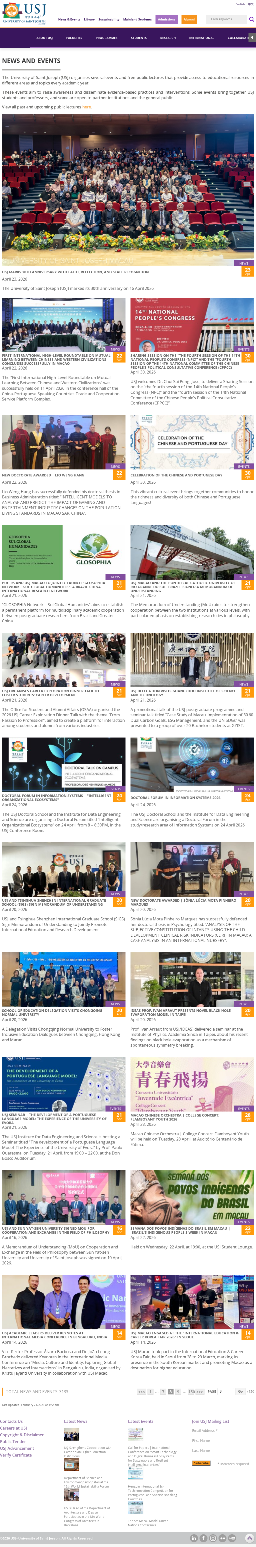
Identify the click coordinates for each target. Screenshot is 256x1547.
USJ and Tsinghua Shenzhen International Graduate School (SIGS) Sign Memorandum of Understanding (54, 902)
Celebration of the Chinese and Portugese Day (176, 475)
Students (139, 38)
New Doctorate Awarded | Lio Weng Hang (43, 475)
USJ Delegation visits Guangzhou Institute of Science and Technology (183, 693)
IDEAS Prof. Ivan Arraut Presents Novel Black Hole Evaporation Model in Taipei (180, 1012)
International (201, 38)
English (240, 4)
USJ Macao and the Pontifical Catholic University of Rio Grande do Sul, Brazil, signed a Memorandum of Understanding (183, 586)
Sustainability (109, 19)
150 (191, 1392)
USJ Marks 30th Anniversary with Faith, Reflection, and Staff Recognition (75, 272)
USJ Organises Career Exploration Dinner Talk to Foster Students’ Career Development (50, 693)
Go (240, 1391)
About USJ (44, 38)
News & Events (69, 19)
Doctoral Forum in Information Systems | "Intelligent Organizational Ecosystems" (56, 797)
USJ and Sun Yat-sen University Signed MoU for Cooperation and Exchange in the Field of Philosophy (56, 1230)
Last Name (201, 1450)
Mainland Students (137, 19)
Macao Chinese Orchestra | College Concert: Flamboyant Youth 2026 (174, 1117)
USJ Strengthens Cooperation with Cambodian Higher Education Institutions (88, 1452)
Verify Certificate (16, 1455)
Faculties (74, 38)
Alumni (189, 19)
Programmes (107, 38)
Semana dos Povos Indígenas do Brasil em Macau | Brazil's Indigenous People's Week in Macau (180, 1230)
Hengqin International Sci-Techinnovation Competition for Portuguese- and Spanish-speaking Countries (152, 1492)
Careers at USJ (13, 1428)
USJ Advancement (17, 1448)
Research (168, 38)
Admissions (166, 19)
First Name (201, 1440)
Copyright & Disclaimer (22, 1435)
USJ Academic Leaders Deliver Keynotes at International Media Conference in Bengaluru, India (54, 1335)
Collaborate (239, 38)
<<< (141, 1392)
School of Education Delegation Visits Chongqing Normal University (52, 1012)
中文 (251, 4)
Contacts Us (11, 1421)
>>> (199, 1392)
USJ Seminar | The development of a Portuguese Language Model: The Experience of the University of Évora (54, 1118)
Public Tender (13, 1441)
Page (212, 1391)
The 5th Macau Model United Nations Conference (148, 1523)
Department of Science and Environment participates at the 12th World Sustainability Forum (86, 1482)
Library (89, 19)
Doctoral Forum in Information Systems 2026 (175, 797)
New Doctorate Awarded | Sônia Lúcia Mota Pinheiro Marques (183, 902)
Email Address (205, 1430)
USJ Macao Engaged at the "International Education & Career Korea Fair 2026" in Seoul (184, 1335)
